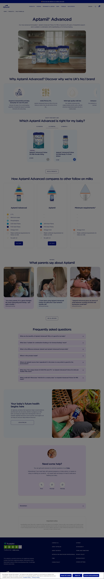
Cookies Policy (27, 577)
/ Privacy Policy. (35, 577)
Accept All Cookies (66, 575)
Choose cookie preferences (91, 575)
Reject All (77, 575)
